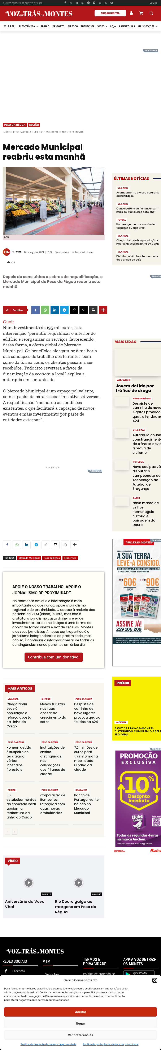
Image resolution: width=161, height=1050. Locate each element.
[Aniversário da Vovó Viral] (28, 883)
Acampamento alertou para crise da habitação (138, 194)
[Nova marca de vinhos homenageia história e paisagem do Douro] (121, 501)
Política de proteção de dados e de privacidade (48, 1044)
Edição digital (110, 13)
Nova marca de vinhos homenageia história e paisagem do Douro (145, 514)
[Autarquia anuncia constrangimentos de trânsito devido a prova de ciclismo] (121, 433)
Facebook (18, 971)
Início (6, 132)
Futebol (138, 462)
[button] (155, 980)
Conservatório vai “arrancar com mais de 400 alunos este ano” (137, 210)
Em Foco (46, 699)
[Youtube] (111, 3)
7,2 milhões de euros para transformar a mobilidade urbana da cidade (86, 758)
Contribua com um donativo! (53, 656)
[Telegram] (94, 3)
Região (34, 125)
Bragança (81, 790)
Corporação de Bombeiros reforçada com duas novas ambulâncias (52, 804)
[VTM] (7, 252)
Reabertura (70, 557)
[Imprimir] (93, 310)
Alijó (136, 498)
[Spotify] (88, 3)
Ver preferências (80, 1035)
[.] (131, 13)
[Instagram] (71, 3)
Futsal (122, 220)
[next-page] (14, 832)
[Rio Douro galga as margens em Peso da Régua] (78, 883)
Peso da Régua (14, 125)
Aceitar (80, 1012)
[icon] (141, 13)
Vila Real (13, 699)
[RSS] (82, 3)
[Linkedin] (76, 3)
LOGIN (153, 2)
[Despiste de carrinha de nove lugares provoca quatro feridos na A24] (121, 401)
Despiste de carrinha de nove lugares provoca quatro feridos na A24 (87, 713)
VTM (18, 251)
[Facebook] (65, 3)
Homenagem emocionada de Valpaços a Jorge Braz (135, 225)
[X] (100, 3)
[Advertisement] (80, 78)
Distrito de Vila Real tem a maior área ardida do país (137, 257)
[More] (103, 310)
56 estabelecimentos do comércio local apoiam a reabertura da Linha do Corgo (21, 806)
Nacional (121, 722)
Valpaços (123, 380)
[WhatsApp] (106, 3)
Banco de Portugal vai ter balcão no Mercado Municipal (87, 804)
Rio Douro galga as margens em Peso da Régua (75, 907)
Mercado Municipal (29, 557)
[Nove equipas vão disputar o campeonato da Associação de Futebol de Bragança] (121, 465)
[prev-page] (7, 832)
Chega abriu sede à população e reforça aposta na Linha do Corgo (18, 715)
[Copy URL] (74, 310)
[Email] (83, 310)
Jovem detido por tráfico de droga (135, 388)
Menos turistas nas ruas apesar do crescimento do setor (53, 713)
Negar (80, 1023)
